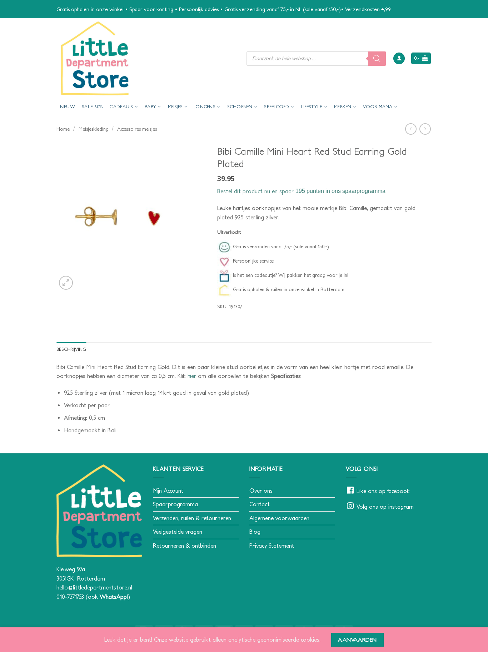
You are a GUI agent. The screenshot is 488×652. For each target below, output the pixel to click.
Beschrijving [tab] (71, 349)
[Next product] (410, 128)
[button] (399, 58)
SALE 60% (92, 106)
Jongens (204, 106)
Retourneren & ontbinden (184, 545)
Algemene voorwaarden (279, 518)
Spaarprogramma (175, 504)
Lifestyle (311, 106)
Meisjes (175, 106)
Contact (259, 504)
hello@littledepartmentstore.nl (94, 587)
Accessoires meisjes (137, 129)
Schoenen (240, 106)
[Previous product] (424, 128)
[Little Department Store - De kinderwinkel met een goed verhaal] (146, 58)
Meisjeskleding (94, 129)
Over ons (261, 490)
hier (192, 376)
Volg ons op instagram (385, 506)
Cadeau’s (121, 106)
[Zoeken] (377, 58)
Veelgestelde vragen (177, 531)
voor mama (377, 106)
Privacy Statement (271, 545)
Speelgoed (276, 106)
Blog (254, 531)
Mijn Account (168, 490)
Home (63, 129)
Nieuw (67, 106)
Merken (343, 106)
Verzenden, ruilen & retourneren (192, 518)
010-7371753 (70, 596)
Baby (150, 106)
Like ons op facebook (383, 491)
